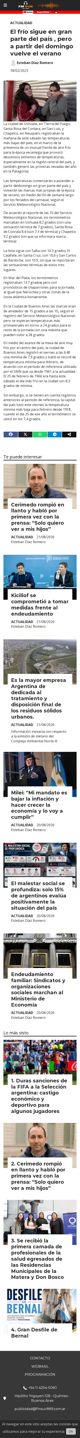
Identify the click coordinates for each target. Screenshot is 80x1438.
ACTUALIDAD (21, 23)
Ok (71, 1431)
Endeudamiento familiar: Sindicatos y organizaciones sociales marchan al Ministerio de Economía (38, 989)
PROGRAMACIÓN (40, 1375)
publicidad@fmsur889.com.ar (40, 1409)
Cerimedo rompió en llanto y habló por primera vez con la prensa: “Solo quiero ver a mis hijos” (37, 517)
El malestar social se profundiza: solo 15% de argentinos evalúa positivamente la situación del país (38, 895)
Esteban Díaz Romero (35, 62)
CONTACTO (40, 1358)
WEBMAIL (40, 1366)
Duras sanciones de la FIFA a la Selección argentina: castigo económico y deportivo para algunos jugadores (39, 1096)
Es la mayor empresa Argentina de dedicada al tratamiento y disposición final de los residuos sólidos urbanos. (38, 698)
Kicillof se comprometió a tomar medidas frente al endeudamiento (39, 604)
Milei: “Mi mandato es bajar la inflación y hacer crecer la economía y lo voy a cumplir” (39, 805)
